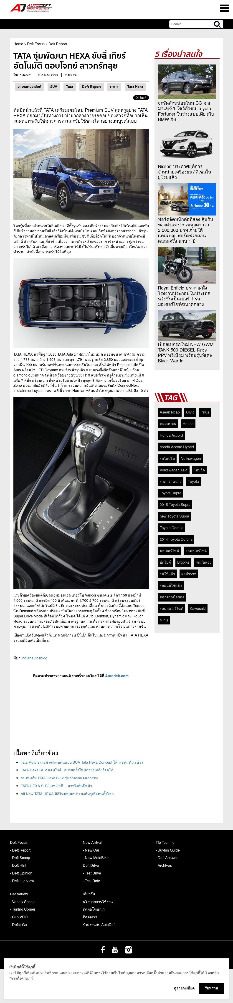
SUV (53, 87)
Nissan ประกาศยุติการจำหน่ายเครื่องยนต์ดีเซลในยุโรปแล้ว (184, 171)
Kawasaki (198, 608)
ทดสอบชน (168, 423)
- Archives (164, 865)
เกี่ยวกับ (89, 894)
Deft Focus (36, 43)
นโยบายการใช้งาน (98, 901)
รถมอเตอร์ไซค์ (171, 608)
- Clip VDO (19, 916)
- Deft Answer (166, 857)
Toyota (193, 481)
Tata (69, 87)
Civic (190, 412)
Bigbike (183, 562)
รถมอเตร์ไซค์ (196, 550)
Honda (188, 423)
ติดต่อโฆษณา (94, 909)
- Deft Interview (22, 880)
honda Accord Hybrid (177, 446)
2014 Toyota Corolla (176, 539)
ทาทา (114, 87)
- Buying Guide (168, 850)
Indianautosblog (34, 658)
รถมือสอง (203, 562)
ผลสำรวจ (188, 573)
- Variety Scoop (22, 901)
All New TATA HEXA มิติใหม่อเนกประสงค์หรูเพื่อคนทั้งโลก (67, 793)
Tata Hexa (135, 87)
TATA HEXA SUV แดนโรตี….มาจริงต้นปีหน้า (56, 785)
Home (18, 43)
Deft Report (57, 43)
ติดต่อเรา (90, 916)
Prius (205, 412)
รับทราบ (211, 988)
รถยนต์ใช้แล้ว (171, 585)
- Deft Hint (18, 865)
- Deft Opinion (21, 873)
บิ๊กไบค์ (165, 562)
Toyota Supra (170, 492)
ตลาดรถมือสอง (172, 596)
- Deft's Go (18, 924)
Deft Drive (91, 865)
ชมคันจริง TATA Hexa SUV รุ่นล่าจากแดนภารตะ (59, 777)
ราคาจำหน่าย (171, 481)
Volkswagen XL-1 (174, 470)
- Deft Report (20, 850)
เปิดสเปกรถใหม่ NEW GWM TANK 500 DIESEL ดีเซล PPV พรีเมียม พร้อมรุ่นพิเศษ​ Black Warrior (186, 352)
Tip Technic (165, 842)
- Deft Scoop (20, 857)
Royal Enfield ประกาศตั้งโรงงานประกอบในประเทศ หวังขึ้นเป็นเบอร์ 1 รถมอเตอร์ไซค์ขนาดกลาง (184, 296)
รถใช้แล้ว (167, 573)
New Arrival (92, 842)
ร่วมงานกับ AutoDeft (99, 924)
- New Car (91, 850)
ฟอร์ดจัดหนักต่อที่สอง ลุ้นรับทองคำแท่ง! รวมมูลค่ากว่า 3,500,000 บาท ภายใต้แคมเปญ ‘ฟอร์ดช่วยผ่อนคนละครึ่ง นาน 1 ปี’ (185, 230)
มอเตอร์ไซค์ (169, 550)
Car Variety (19, 894)
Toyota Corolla (171, 527)
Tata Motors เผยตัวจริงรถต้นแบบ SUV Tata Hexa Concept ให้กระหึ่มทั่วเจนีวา (82, 762)
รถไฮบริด (167, 458)
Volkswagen (191, 458)
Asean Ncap (170, 412)
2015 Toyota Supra (175, 504)
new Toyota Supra (174, 516)
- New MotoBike (96, 857)
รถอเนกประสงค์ (29, 87)
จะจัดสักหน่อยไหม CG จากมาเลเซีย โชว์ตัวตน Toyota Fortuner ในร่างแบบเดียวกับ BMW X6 (186, 111)
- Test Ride (91, 880)
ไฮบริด (199, 470)
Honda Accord (171, 435)
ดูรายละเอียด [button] (184, 988)
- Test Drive (92, 873)
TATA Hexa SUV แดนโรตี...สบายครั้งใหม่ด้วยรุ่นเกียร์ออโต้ (67, 770)
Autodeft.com (117, 675)
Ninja (164, 620)
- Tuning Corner (22, 909)
